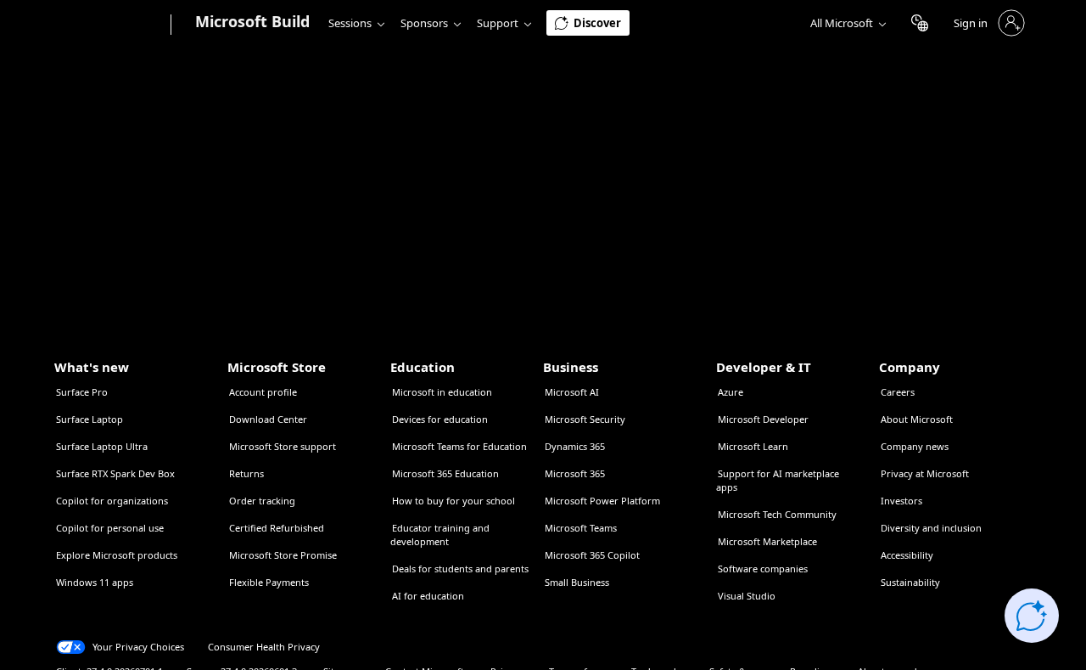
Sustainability (910, 582)
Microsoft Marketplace (767, 541)
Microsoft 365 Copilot (592, 555)
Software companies (763, 568)
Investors (901, 500)
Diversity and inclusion (931, 527)
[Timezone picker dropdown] (919, 22)
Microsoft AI (572, 392)
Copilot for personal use (110, 527)
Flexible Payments (269, 582)
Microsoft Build (252, 21)
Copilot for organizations (112, 500)
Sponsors (424, 23)
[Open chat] (1032, 615)
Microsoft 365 (575, 473)
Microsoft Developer (763, 419)
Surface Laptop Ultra (102, 446)
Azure (730, 392)
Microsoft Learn (753, 446)
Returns (246, 473)
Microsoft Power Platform (602, 500)
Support (497, 23)
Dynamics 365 (575, 446)
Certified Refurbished (276, 527)
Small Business (577, 582)
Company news (915, 446)
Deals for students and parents (460, 568)
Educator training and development (440, 534)
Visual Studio (746, 595)
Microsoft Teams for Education (459, 446)
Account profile (263, 392)
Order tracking (262, 500)
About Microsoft (917, 419)
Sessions (350, 23)
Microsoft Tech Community (777, 514)
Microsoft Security (585, 419)
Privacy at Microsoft (925, 473)
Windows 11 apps (94, 582)
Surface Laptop (89, 419)
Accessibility (907, 555)
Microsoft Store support (282, 446)
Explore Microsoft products (116, 555)
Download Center (268, 419)
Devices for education (440, 419)
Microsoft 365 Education (445, 473)
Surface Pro (82, 392)
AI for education (428, 595)
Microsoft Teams (581, 527)
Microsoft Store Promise (283, 555)
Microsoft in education (442, 392)
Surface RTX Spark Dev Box (115, 473)
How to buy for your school (453, 500)
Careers (898, 392)
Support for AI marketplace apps (777, 480)
